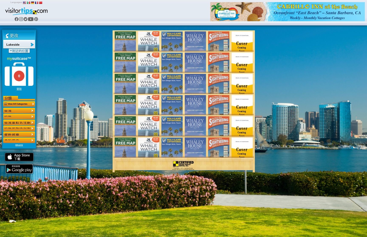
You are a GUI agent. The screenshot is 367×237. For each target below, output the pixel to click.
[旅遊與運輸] (19, 134)
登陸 (19, 88)
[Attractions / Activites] (19, 116)
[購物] (19, 128)
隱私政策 (19, 145)
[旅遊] (19, 110)
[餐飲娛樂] (19, 122)
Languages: (16, 2)
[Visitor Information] (19, 140)
